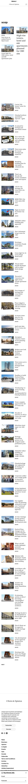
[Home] (14, 1)
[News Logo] (14, 4)
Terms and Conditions (8, 759)
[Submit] (25, 780)
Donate (8, 729)
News (3, 739)
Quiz (2, 751)
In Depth (4, 747)
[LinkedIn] (6, 733)
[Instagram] (4, 733)
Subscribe (9, 725)
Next (2, 664)
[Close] (26, 772)
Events (3, 749)
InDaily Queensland (7, 768)
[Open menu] (26, 4)
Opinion (3, 744)
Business (4, 742)
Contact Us (5, 763)
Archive (3, 761)
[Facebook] (2, 733)
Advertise (4, 766)
